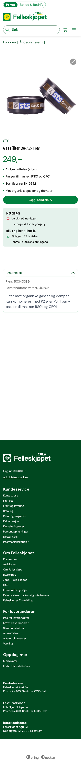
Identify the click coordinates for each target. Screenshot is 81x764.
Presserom (10, 559)
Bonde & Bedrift (31, 5)
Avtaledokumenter (14, 638)
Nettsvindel (10, 536)
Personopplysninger (15, 531)
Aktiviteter (9, 564)
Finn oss (8, 500)
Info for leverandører (16, 618)
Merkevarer (10, 661)
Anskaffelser (11, 633)
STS (6, 141)
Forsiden (9, 42)
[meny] (74, 30)
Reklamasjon (11, 521)
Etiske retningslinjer (15, 590)
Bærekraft (9, 574)
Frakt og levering (13, 506)
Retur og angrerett (14, 516)
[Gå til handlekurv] (65, 30)
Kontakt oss (10, 495)
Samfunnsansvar (13, 628)
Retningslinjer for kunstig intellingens (26, 595)
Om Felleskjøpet (13, 569)
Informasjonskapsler (16, 542)
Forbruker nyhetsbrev (16, 666)
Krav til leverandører (16, 623)
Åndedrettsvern (31, 42)
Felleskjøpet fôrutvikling (18, 600)
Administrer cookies (15, 477)
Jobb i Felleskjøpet (15, 580)
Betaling (8, 511)
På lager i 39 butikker (24, 236)
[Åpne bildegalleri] (73, 62)
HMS (6, 585)
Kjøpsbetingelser (13, 526)
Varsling (8, 643)
